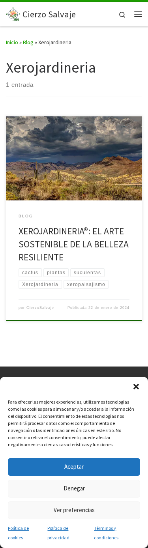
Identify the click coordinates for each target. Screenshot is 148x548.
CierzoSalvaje (40, 308)
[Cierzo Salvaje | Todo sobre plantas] (13, 13)
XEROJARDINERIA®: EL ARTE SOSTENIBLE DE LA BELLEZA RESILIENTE (74, 244)
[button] (136, 387)
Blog (28, 42)
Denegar (74, 488)
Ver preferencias (74, 510)
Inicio (12, 42)
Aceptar (74, 466)
